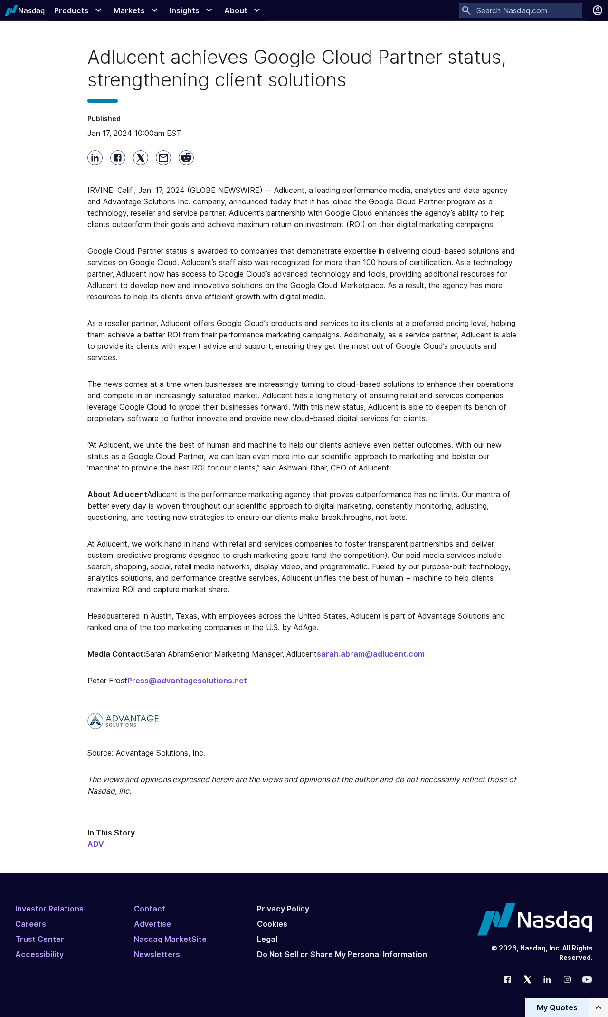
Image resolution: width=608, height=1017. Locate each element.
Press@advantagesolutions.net (187, 680)
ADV (95, 844)
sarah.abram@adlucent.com (371, 654)
